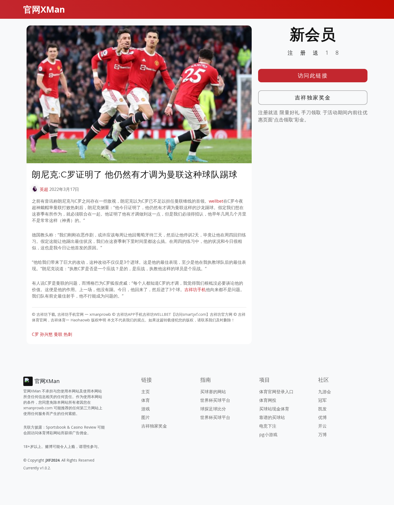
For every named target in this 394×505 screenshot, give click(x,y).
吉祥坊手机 (195, 289)
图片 (145, 417)
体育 (145, 400)
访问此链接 (313, 75)
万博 (322, 434)
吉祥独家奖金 (313, 97)
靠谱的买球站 (272, 417)
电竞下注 (267, 426)
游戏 (145, 409)
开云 (322, 426)
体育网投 (267, 400)
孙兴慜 (46, 334)
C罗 (35, 334)
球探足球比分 (213, 409)
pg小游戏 (268, 434)
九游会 (324, 392)
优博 (322, 417)
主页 (145, 392)
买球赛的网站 (213, 392)
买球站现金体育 (274, 409)
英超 (44, 189)
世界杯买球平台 (215, 400)
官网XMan (44, 9)
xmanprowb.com (38, 407)
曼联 (58, 334)
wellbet (216, 201)
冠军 (322, 400)
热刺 (68, 334)
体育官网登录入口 (276, 392)
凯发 (322, 409)
